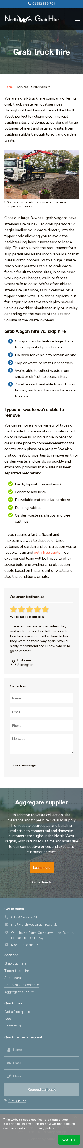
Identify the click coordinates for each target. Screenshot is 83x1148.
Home (8, 87)
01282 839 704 (43, 4)
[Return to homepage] (31, 18)
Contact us (12, 1026)
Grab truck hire (15, 963)
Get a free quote (17, 1011)
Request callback (41, 1090)
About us (11, 1018)
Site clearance (15, 977)
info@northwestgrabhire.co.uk (34, 924)
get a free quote (47, 552)
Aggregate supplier (19, 992)
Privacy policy (17, 1100)
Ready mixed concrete (21, 984)
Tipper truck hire (16, 970)
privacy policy (44, 1128)
